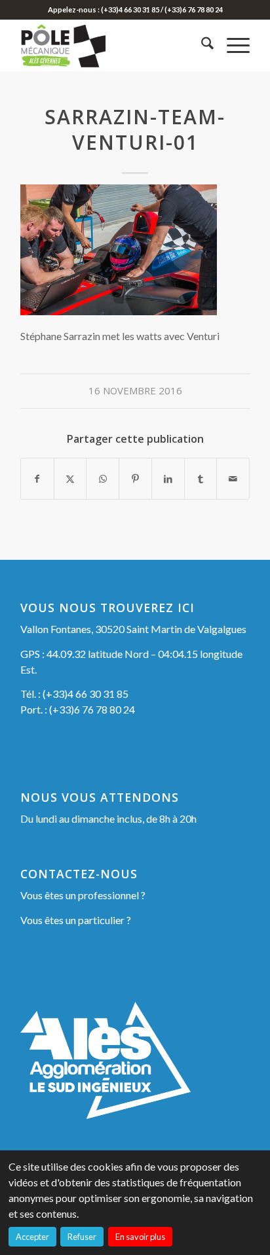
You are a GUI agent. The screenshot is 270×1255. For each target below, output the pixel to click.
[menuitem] (201, 45)
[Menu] (232, 45)
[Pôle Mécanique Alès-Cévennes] (112, 45)
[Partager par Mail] (233, 478)
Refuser (82, 1236)
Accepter (32, 1236)
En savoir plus (140, 1236)
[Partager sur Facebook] (37, 478)
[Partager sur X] (70, 478)
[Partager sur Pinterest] (135, 478)
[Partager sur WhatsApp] (103, 478)
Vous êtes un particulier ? (75, 920)
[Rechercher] (201, 45)
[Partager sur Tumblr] (201, 478)
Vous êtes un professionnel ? (82, 895)
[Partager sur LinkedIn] (168, 478)
